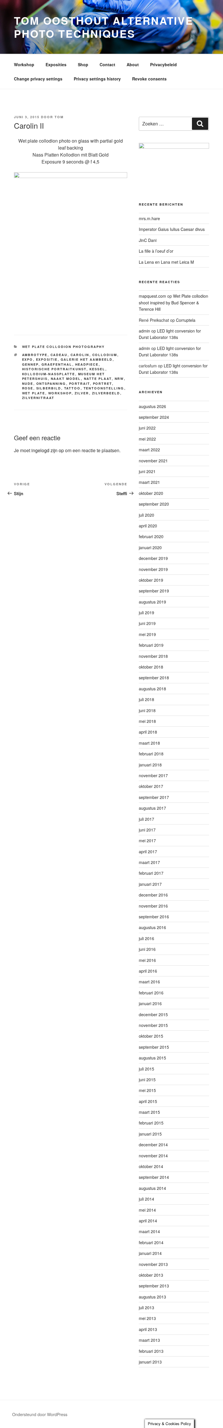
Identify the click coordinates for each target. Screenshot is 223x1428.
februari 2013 (151, 1351)
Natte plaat (98, 378)
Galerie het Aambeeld (87, 359)
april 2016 (148, 971)
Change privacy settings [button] (38, 79)
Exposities (56, 64)
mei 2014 (147, 1210)
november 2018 (153, 656)
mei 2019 (147, 634)
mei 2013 (147, 1318)
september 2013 (154, 1286)
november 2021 (153, 461)
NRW (119, 378)
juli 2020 (146, 515)
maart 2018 (149, 743)
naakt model (66, 378)
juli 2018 (146, 699)
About (133, 64)
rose (27, 388)
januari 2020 (150, 547)
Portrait (79, 383)
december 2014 (153, 1144)
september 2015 (154, 1047)
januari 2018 (150, 765)
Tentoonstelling (104, 388)
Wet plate (33, 393)
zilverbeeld (106, 393)
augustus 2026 (152, 406)
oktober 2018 (151, 667)
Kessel (97, 369)
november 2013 (153, 1264)
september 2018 (154, 677)
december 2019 (153, 558)
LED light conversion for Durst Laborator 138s (170, 334)
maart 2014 (149, 1231)
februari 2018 (151, 754)
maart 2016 (149, 982)
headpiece (87, 364)
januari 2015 (150, 1134)
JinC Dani (148, 240)
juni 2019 (147, 623)
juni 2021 (147, 471)
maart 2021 (149, 482)
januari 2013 (150, 1362)
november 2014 (153, 1155)
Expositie (47, 359)
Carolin (80, 355)
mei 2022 (147, 439)
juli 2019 (146, 612)
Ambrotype (35, 355)
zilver (82, 393)
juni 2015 (147, 1079)
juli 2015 (146, 1069)
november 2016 (153, 906)
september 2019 (154, 591)
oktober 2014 (151, 1166)
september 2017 (154, 797)
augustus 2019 (152, 602)
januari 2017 (150, 884)
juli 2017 (146, 819)
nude (27, 383)
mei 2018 (147, 721)
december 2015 (153, 1014)
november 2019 (153, 569)
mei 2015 (147, 1090)
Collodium (104, 355)
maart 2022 (149, 449)
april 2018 (148, 732)
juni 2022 (147, 428)
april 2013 (148, 1329)
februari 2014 (151, 1242)
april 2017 (148, 851)
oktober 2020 (151, 493)
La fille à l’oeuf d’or (156, 251)
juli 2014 (146, 1199)
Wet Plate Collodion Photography (63, 346)
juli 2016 (146, 938)
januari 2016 (150, 1003)
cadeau (59, 355)
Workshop (24, 64)
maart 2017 (149, 862)
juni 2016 (147, 949)
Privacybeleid (163, 64)
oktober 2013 (151, 1275)
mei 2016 (147, 960)
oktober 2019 (151, 580)
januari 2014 (150, 1253)
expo (27, 359)
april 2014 (148, 1221)
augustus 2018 (152, 688)
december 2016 (153, 895)
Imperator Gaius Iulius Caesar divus (172, 229)
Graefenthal (57, 364)
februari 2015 (151, 1123)
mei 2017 (147, 840)
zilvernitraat (38, 398)
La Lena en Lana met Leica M (166, 262)
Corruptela (185, 320)
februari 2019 (151, 645)
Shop (83, 64)
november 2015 (153, 1025)
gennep (30, 364)
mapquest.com (152, 296)
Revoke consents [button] (149, 79)
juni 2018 (147, 710)
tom (59, 117)
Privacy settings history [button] (97, 79)
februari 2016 (151, 993)
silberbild (48, 388)
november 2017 (153, 775)
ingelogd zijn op (47, 450)
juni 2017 (147, 830)
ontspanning (51, 383)
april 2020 (148, 526)
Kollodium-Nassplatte (48, 374)
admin (144, 331)
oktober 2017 (151, 786)
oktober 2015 (151, 1036)
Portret (102, 383)
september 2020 (154, 504)
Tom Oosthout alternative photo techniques (103, 27)
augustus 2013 (152, 1297)
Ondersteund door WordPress (39, 1414)
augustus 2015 (152, 1058)
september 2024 (154, 417)
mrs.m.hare (149, 218)
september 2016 (154, 916)
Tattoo (72, 388)
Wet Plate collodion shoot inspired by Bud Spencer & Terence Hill (173, 302)
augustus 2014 (152, 1188)
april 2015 (148, 1101)
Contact (107, 64)
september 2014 (154, 1177)
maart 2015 (149, 1112)
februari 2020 (151, 536)
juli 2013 (146, 1307)
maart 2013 (149, 1340)
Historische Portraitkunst (54, 369)
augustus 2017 (152, 808)
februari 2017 (151, 873)
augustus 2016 (152, 927)
